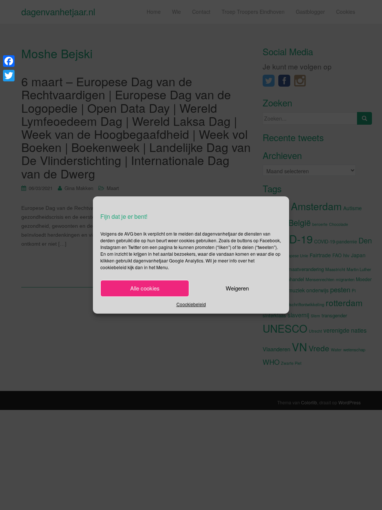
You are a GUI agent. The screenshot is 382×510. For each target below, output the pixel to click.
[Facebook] (8, 61)
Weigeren (237, 288)
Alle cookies (145, 288)
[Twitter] (8, 75)
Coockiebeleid (191, 304)
